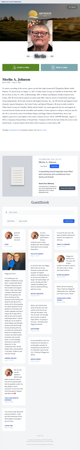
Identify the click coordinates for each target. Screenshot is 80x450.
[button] (13, 261)
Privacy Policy (34, 441)
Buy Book (54, 166)
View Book (43, 166)
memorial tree (15, 130)
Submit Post (69, 221)
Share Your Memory (67, 188)
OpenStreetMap (42, 444)
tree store (43, 130)
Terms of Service (45, 441)
